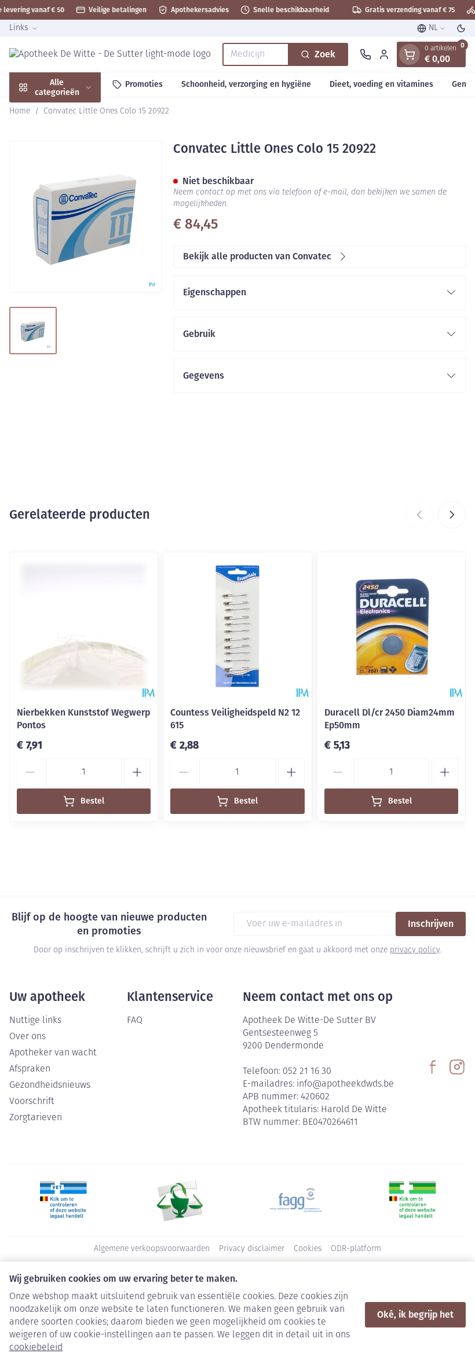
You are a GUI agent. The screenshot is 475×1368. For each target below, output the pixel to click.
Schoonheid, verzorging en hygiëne (246, 84)
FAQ (134, 1020)
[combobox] (255, 54)
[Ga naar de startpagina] (110, 54)
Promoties (144, 84)
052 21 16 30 (307, 1071)
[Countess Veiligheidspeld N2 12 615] (237, 626)
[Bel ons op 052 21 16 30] (365, 54)
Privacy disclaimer (251, 1249)
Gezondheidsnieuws (49, 1085)
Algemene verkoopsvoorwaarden (152, 1249)
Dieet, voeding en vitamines (381, 84)
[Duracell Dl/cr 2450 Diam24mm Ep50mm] (391, 626)
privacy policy (415, 950)
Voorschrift (31, 1101)
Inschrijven (431, 923)
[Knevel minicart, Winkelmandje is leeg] (409, 54)
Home (19, 111)
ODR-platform (356, 1249)
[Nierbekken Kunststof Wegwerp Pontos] (84, 626)
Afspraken (29, 1069)
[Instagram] (457, 1067)
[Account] (384, 54)
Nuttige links (35, 1020)
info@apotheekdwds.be (345, 1084)
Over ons (27, 1036)
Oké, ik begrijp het (415, 1314)
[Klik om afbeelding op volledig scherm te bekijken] (85, 216)
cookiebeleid (36, 1347)
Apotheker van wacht (53, 1053)
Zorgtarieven (35, 1118)
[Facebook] (432, 1067)
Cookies (307, 1249)
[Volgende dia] (452, 515)
